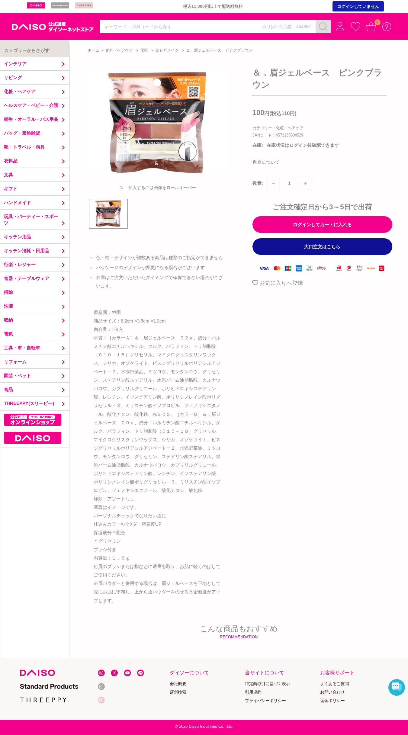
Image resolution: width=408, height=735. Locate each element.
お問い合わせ (332, 692)
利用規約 (253, 692)
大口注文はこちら (322, 246)
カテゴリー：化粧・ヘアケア (278, 128)
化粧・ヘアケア (119, 50)
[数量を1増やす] (305, 183)
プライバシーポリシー (265, 700)
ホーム (93, 50)
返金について (266, 162)
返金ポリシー (332, 700)
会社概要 (178, 683)
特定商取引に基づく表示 (267, 683)
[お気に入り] (355, 26)
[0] (371, 26)
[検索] (323, 26)
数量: (257, 183)
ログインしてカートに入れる (322, 224)
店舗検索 (178, 692)
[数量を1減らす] (273, 183)
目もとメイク (167, 50)
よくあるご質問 (334, 683)
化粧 (144, 50)
